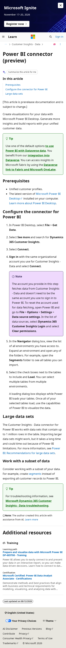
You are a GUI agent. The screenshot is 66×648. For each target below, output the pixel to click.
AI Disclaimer (10, 628)
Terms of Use (45, 638)
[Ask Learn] (54, 44)
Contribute (9, 633)
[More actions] (60, 44)
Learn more (31, 519)
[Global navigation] (3, 37)
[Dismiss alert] (60, 5)
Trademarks (9, 643)
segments (35, 474)
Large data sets (14, 93)
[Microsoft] (33, 37)
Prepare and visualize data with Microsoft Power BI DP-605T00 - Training (32, 554)
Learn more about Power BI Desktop (32, 203)
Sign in (59, 36)
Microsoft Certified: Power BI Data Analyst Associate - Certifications (27, 577)
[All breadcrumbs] (6, 44)
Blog (48, 628)
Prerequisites (12, 84)
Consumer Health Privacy (17, 638)
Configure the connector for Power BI (26, 89)
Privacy (23, 633)
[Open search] (50, 37)
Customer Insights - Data (26, 44)
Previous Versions (32, 628)
